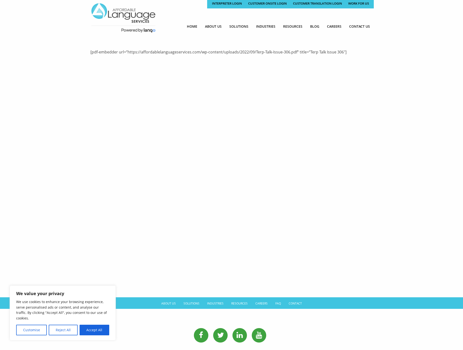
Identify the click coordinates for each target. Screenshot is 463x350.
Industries (265, 26)
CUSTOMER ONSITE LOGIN (267, 3)
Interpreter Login (227, 3)
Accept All (94, 330)
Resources (292, 26)
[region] (63, 312)
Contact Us (359, 26)
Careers (334, 26)
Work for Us (358, 3)
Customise (31, 330)
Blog (314, 26)
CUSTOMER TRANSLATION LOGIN (317, 3)
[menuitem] (192, 26)
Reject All (63, 330)
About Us (213, 26)
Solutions (238, 26)
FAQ (278, 303)
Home (192, 26)
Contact (295, 303)
